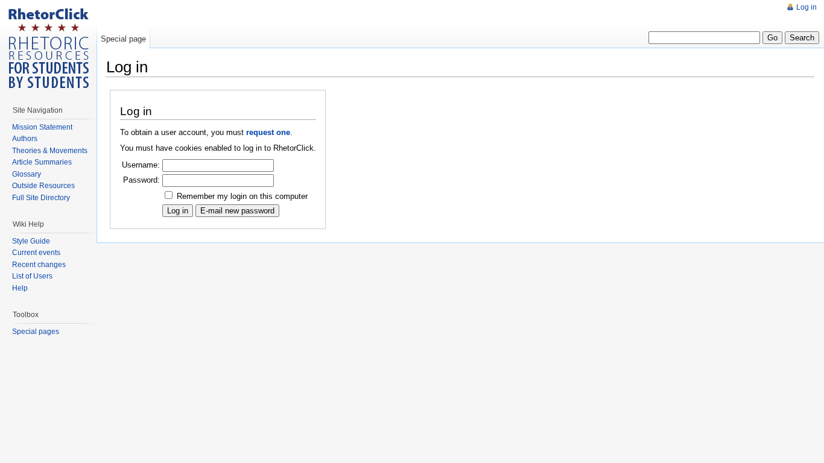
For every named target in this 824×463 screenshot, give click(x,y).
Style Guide (31, 241)
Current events (36, 252)
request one (268, 132)
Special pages (35, 331)
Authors (24, 138)
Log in (806, 7)
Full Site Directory (41, 198)
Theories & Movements (49, 150)
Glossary (26, 174)
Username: (141, 164)
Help (20, 288)
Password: (141, 179)
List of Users (32, 276)
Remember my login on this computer (242, 196)
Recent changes (39, 264)
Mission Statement (42, 127)
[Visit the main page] (48, 48)
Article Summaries (42, 162)
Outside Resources (43, 185)
